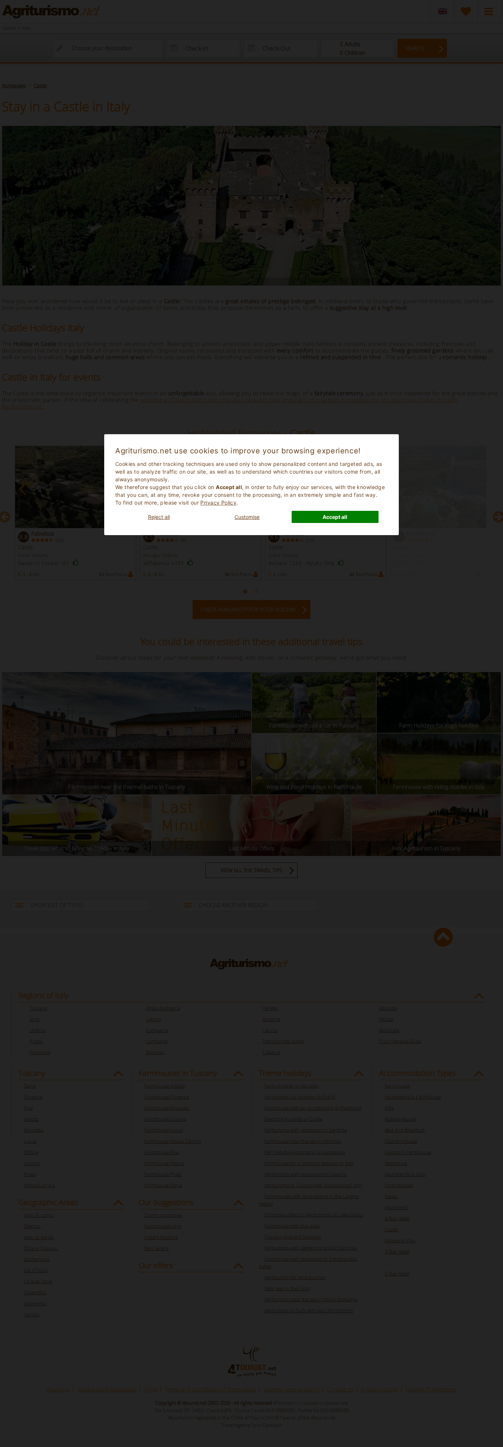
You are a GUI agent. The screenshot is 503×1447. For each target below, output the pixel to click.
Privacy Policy (218, 502)
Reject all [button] (159, 517)
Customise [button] (247, 517)
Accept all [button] (335, 517)
